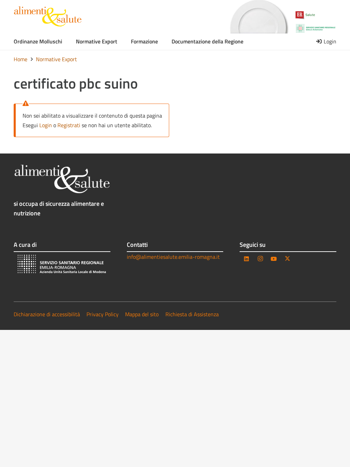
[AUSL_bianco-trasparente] (62, 265)
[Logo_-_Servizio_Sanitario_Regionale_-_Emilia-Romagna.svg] (315, 28)
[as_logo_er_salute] (315, 15)
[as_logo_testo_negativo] (62, 179)
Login (45, 125)
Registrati (68, 125)
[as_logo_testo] (48, 16)
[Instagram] (260, 259)
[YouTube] (274, 259)
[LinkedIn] (246, 259)
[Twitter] (287, 259)
